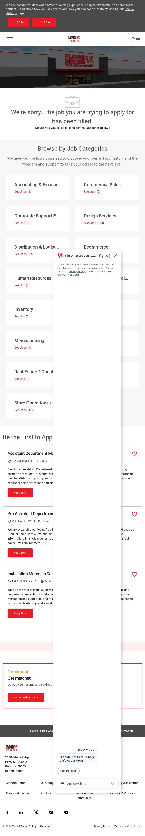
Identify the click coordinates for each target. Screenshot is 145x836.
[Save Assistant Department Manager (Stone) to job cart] (134, 454)
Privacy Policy (101, 826)
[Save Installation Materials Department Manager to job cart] (134, 574)
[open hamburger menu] (9, 39)
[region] (87, 519)
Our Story (47, 783)
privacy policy (77, 271)
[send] (112, 783)
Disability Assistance (124, 783)
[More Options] (62, 783)
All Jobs (46, 793)
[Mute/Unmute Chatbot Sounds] (108, 255)
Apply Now (20, 492)
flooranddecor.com (18, 793)
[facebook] (7, 812)
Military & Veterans (123, 793)
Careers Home (15, 783)
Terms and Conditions (127, 826)
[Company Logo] (74, 38)
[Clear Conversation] (101, 255)
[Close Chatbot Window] (115, 255)
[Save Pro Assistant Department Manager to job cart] (134, 514)
